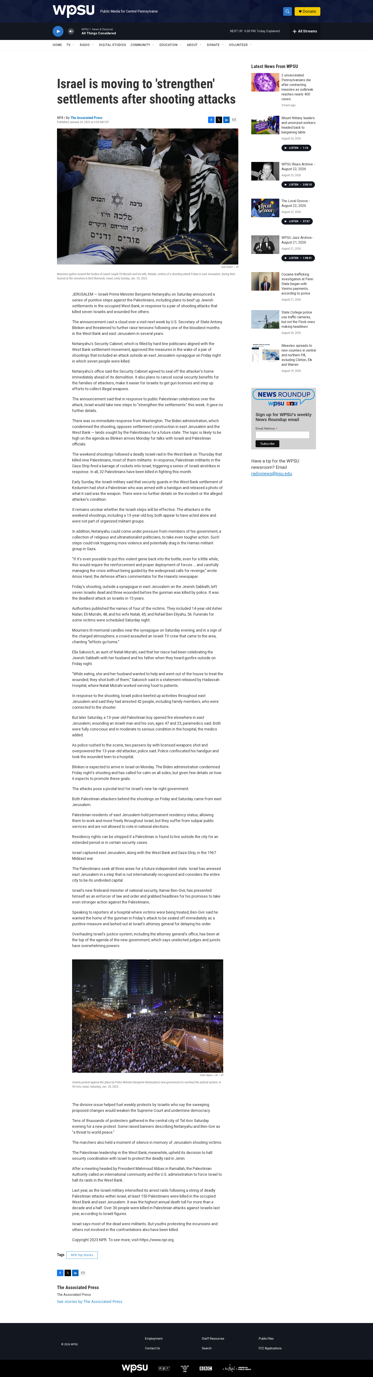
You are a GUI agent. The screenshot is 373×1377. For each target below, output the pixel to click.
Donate (309, 11)
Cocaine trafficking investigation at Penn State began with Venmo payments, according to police (297, 283)
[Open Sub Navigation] (74, 45)
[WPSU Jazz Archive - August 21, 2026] (265, 244)
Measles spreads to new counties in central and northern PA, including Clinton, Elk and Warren (298, 355)
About (192, 45)
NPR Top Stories (82, 1255)
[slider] (78, 31)
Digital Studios (112, 45)
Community (140, 45)
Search (207, 1348)
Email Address (267, 428)
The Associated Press (87, 118)
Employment (154, 1338)
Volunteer (238, 45)
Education (169, 45)
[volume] (71, 31)
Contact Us (152, 1348)
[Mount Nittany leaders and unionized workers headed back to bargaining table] (265, 125)
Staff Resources (213, 1338)
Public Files (266, 1338)
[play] (58, 31)
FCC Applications (270, 1348)
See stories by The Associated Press (89, 1301)
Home (57, 45)
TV (68, 45)
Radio (85, 45)
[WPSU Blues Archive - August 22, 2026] (265, 171)
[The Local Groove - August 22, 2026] (265, 208)
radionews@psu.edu (271, 473)
